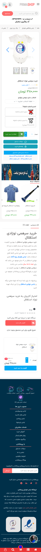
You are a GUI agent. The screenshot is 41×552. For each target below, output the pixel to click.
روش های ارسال (20, 435)
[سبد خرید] (20, 550)
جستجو (7, 13)
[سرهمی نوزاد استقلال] (20, 48)
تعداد (36, 134)
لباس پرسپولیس (20, 411)
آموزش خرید (21, 431)
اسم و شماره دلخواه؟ (29, 106)
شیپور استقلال (30, 205)
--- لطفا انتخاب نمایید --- (25, 101)
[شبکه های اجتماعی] (36, 483)
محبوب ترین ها (20, 406)
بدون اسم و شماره (21, 111)
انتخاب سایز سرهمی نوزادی (27, 97)
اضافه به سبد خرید (10, 134)
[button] (7, 50)
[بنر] (20, 172)
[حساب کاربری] (5, 550)
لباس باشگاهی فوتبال (28, 28)
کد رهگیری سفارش (22, 21)
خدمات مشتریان (20, 427)
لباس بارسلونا (20, 422)
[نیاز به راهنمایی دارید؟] (34, 539)
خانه (38, 28)
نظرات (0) (26, 224)
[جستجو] (13, 550)
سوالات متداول (18, 141)
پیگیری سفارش (21, 439)
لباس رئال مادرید (20, 414)
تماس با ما (20, 452)
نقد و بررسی (35, 224)
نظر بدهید (25, 85)
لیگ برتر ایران (14, 28)
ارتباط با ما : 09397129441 (21, 19)
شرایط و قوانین (20, 456)
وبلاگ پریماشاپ (20, 460)
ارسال (7, 470)
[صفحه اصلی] (35, 550)
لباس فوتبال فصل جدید (30, 508)
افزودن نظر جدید (20, 323)
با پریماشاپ (20, 444)
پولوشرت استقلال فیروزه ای (11, 205)
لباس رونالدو (21, 418)
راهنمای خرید (19, 146)
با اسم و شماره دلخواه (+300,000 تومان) (23, 122)
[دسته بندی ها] (28, 550)
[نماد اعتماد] (28, 524)
